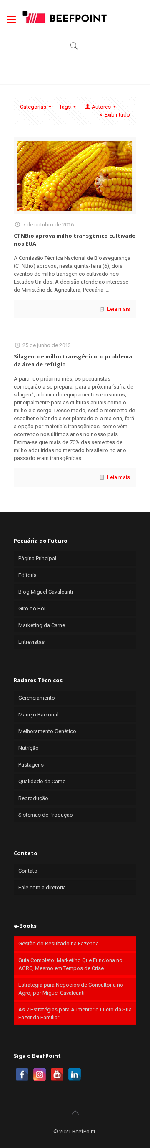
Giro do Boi (31, 608)
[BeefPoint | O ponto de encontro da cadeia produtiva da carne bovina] (64, 16)
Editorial (28, 575)
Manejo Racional (38, 714)
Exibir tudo (117, 115)
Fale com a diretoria (42, 887)
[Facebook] (22, 1074)
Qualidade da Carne (41, 781)
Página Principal (37, 558)
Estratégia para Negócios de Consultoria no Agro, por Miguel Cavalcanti (70, 989)
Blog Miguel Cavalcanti (45, 592)
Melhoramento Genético (47, 731)
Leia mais (118, 309)
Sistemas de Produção (45, 815)
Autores (101, 107)
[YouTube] (57, 1074)
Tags (65, 107)
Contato (28, 871)
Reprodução (33, 798)
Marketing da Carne (41, 625)
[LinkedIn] (74, 1074)
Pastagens (31, 765)
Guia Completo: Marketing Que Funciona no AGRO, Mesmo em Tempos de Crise (70, 964)
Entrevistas (31, 642)
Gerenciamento (36, 698)
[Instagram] (39, 1074)
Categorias (33, 107)
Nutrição (28, 748)
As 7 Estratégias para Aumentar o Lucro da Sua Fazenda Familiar (75, 1013)
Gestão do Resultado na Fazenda (58, 943)
